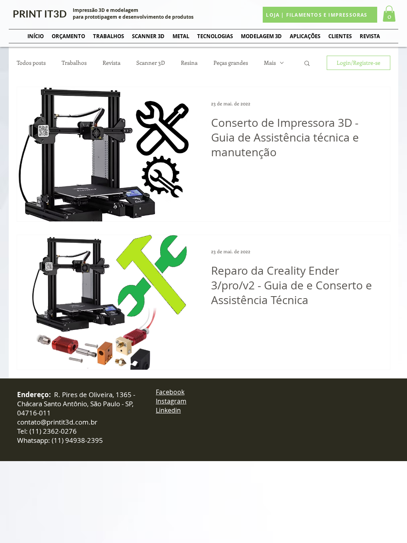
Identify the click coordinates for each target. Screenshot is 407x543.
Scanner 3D (150, 62)
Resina (189, 62)
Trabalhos (74, 62)
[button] (389, 14)
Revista (111, 62)
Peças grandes (230, 62)
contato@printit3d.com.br (57, 422)
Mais (270, 62)
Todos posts (31, 62)
